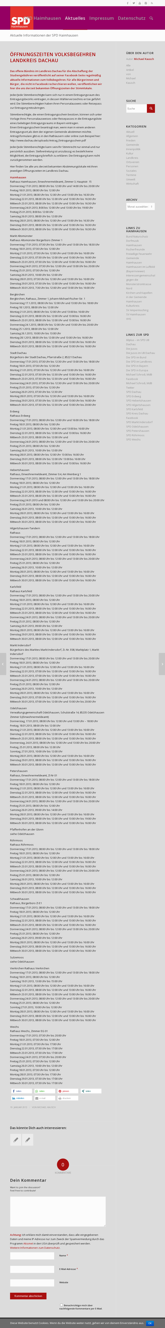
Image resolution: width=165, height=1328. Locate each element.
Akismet (28, 1243)
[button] (21, 1091)
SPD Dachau (133, 392)
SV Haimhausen (136, 314)
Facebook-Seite (75, 75)
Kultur (129, 153)
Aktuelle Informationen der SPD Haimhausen (44, 35)
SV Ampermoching (137, 310)
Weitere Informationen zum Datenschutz (35, 1248)
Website (63, 1282)
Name (63, 1255)
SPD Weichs (133, 439)
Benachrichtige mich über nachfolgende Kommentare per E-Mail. (80, 1307)
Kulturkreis (132, 305)
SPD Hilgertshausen (138, 405)
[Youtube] (140, 3)
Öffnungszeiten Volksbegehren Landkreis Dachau (53, 57)
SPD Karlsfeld (134, 409)
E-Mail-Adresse (68, 1269)
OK (150, 1323)
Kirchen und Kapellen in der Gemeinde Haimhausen (139, 297)
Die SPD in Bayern (137, 366)
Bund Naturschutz (137, 236)
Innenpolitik (133, 149)
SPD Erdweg (133, 396)
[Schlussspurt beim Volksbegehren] (15, 1140)
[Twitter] (134, 3)
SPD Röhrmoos (135, 435)
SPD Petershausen (137, 431)
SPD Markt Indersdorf (139, 422)
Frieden (130, 140)
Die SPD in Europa (137, 370)
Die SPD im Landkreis (139, 361)
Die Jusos (131, 348)
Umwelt (130, 179)
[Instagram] (146, 3)
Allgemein (132, 136)
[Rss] (152, 3)
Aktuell (130, 132)
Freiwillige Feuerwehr (139, 254)
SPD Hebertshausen (138, 400)
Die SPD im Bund (136, 357)
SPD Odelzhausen (137, 426)
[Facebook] (128, 3)
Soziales (131, 171)
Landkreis (132, 158)
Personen (132, 166)
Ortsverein (132, 162)
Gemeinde (132, 144)
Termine (131, 175)
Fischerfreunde (135, 249)
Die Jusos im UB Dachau (140, 353)
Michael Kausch (46, 1107)
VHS (128, 319)
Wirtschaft (132, 183)
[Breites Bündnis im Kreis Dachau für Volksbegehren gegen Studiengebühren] (27, 1140)
